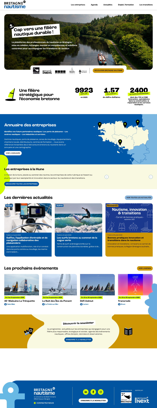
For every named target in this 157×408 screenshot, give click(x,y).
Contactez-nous (45, 403)
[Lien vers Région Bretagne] (126, 402)
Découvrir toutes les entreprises (21, 184)
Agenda (94, 5)
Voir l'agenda (145, 268)
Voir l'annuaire (13, 153)
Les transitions (146, 5)
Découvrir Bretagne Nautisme (108, 70)
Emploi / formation (126, 5)
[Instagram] (100, 392)
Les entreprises (78, 5)
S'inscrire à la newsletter (78, 340)
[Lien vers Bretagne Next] (142, 402)
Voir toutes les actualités (138, 198)
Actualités (107, 5)
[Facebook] (93, 392)
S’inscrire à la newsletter (93, 401)
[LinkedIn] (86, 392)
